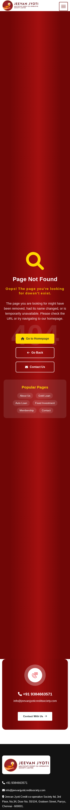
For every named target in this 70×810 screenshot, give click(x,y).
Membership (27, 410)
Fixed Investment (45, 403)
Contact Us (37, 366)
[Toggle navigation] (63, 6)
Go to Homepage (37, 338)
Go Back (37, 352)
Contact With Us (33, 716)
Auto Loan (21, 403)
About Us (25, 395)
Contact (46, 410)
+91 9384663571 (37, 694)
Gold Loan (44, 395)
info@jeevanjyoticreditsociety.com (35, 700)
